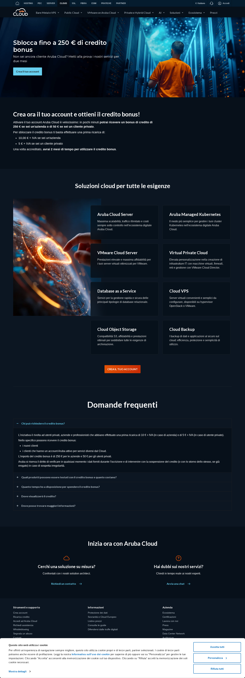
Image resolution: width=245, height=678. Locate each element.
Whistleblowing (21, 629)
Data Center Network (173, 633)
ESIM (94, 3)
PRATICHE (106, 3)
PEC (40, 3)
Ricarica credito (21, 617)
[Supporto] (211, 3)
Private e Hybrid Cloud (137, 12)
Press (165, 625)
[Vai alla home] (17, 3)
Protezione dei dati (98, 612)
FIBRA (83, 3)
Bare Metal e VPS (46, 12)
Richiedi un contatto (63, 583)
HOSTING (28, 3)
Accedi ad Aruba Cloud (25, 621)
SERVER (51, 3)
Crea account (20, 612)
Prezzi (213, 12)
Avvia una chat (176, 583)
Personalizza (215, 657)
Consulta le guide (97, 625)
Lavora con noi (170, 621)
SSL (74, 3)
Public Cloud (71, 12)
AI (160, 12)
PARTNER (121, 3)
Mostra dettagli (17, 671)
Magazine (167, 629)
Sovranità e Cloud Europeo (102, 617)
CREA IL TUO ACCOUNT (122, 369)
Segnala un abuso (22, 633)
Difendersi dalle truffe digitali (103, 629)
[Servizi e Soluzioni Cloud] (20, 12)
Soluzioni (175, 12)
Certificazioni (169, 617)
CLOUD (63, 3)
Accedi (226, 3)
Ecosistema (195, 12)
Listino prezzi (95, 621)
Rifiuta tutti (217, 668)
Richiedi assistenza (23, 625)
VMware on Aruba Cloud (101, 12)
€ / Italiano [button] (200, 3)
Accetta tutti (217, 647)
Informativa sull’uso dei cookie (90, 654)
